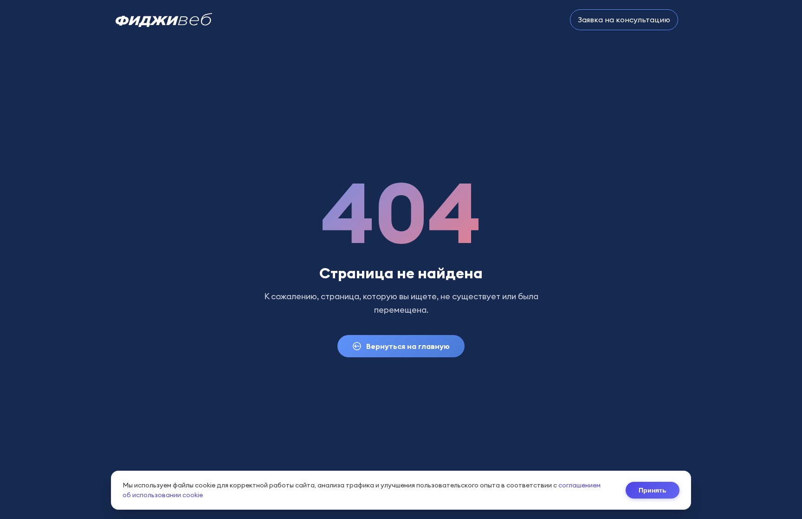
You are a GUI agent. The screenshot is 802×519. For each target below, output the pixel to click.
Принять (652, 490)
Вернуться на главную (408, 346)
